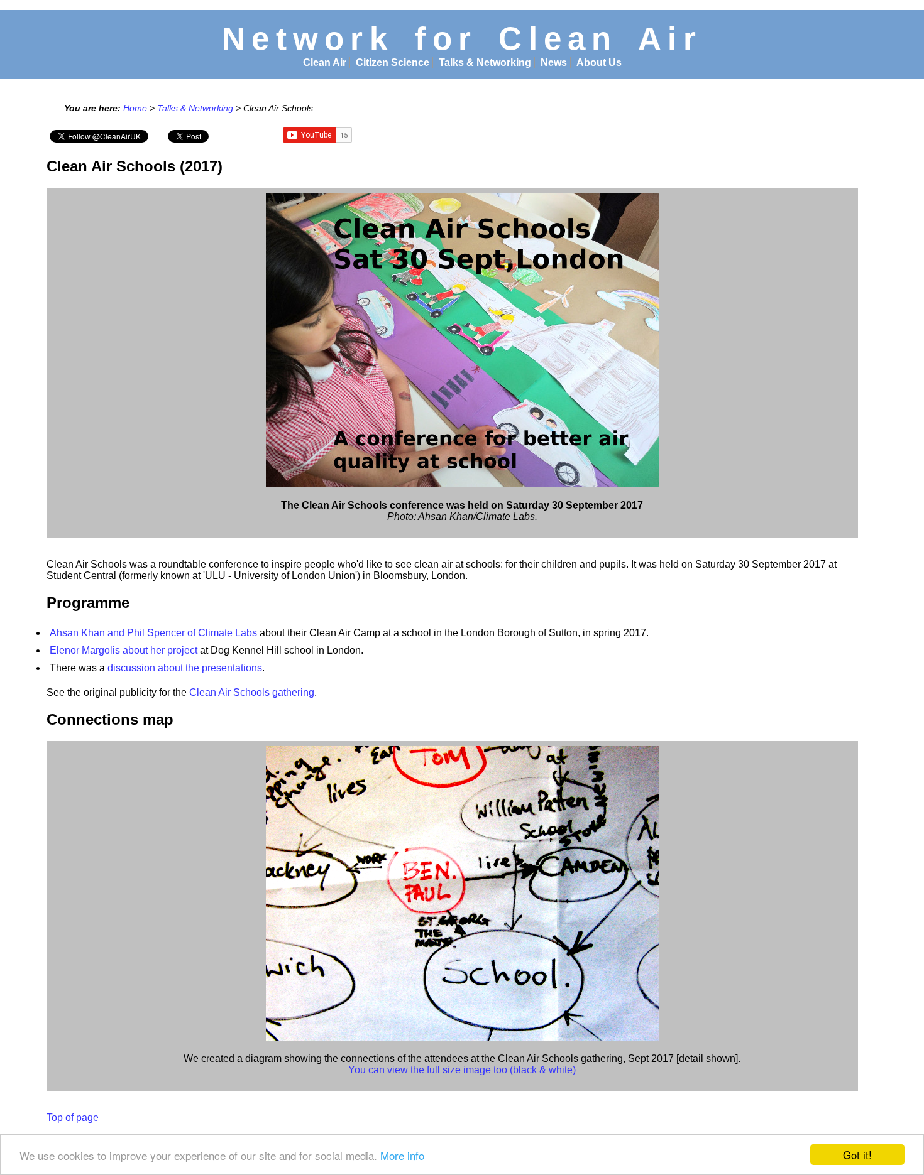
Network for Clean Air (462, 39)
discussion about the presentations (184, 668)
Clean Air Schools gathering (251, 692)
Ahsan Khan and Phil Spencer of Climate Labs (153, 632)
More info (402, 1155)
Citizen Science (392, 62)
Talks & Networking (485, 62)
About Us (599, 62)
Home (135, 108)
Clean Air (324, 62)
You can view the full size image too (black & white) (462, 1069)
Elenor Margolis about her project (123, 650)
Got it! (857, 1154)
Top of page (73, 1117)
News (554, 62)
